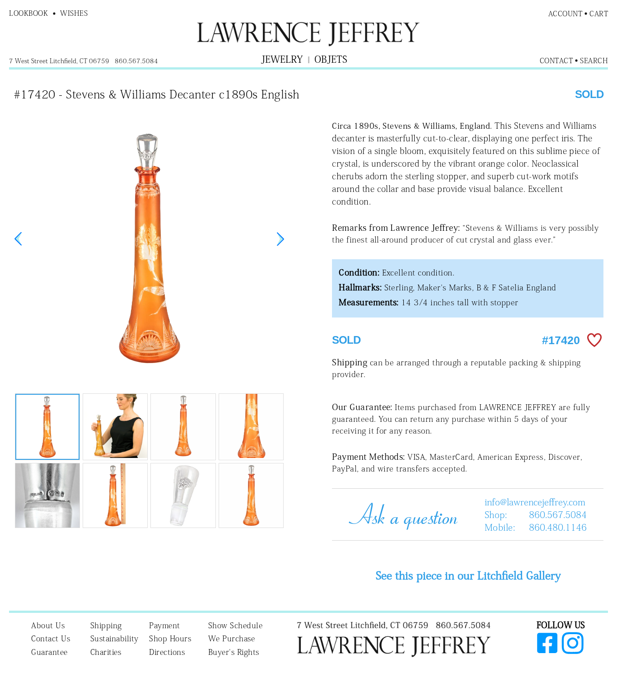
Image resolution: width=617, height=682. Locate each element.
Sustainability (114, 638)
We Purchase (231, 638)
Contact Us (50, 638)
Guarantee (49, 652)
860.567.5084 (558, 514)
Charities (106, 652)
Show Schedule (235, 625)
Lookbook (28, 13)
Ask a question (399, 514)
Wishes (74, 13)
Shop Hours (170, 638)
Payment (164, 625)
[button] (280, 239)
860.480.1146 (558, 527)
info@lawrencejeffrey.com (535, 501)
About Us (48, 625)
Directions (167, 652)
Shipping (106, 625)
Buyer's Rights (233, 652)
